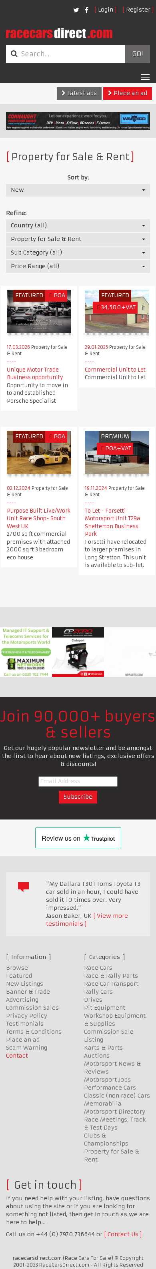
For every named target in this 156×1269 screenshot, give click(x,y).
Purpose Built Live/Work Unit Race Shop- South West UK (38, 518)
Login (105, 9)
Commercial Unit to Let (115, 369)
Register (138, 9)
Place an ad (129, 93)
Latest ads (81, 93)
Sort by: (78, 177)
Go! (137, 54)
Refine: (16, 213)
